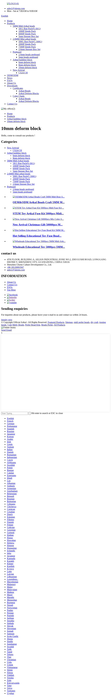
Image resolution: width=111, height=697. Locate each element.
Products (11, 23)
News (9, 78)
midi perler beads (81, 322)
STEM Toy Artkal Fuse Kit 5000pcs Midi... (38, 213)
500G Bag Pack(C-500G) (30, 41)
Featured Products (56, 322)
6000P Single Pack (27, 34)
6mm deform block (27, 62)
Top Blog (11, 290)
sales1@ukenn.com (16, 8)
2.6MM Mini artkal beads (24, 39)
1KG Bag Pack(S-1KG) (29, 28)
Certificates (18, 88)
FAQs (9, 80)
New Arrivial (19, 70)
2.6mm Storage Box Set (29, 49)
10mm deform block (27, 67)
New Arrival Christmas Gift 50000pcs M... (38, 224)
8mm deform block (27, 65)
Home (10, 21)
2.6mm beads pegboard (29, 54)
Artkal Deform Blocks (28, 93)
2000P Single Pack (27, 44)
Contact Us (12, 104)
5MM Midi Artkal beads (24, 26)
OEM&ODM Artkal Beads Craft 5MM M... (39, 202)
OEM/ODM (12, 75)
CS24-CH (23, 72)
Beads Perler (47, 325)
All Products (59, 325)
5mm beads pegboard (28, 57)
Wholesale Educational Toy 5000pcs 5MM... (39, 246)
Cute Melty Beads (16, 325)
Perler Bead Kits (32, 325)
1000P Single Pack (27, 31)
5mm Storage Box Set (28, 36)
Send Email (6, 330)
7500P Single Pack (27, 47)
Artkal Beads (24, 91)
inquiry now (6, 319)
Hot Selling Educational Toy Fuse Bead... (37, 235)
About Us (11, 83)
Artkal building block (22, 60)
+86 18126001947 (15, 267)
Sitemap (69, 322)
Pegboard (17, 52)
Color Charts (18, 96)
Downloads (12, 85)
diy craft (94, 322)
